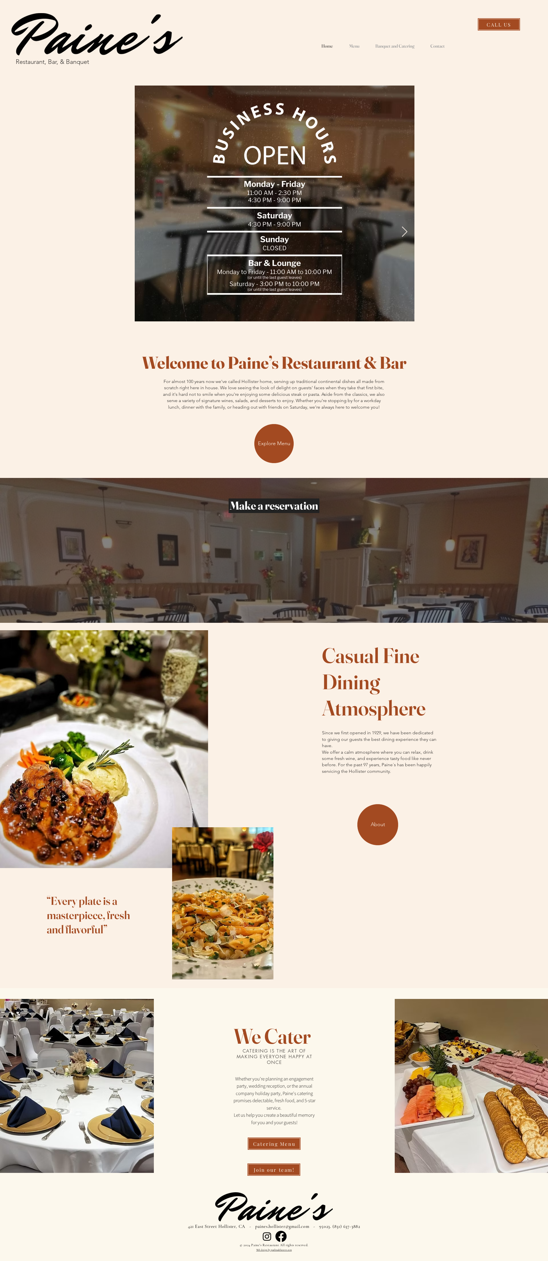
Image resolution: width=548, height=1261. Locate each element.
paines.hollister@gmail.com (282, 1226)
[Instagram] (267, 1236)
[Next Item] (404, 232)
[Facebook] (281, 1236)
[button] (377, 824)
